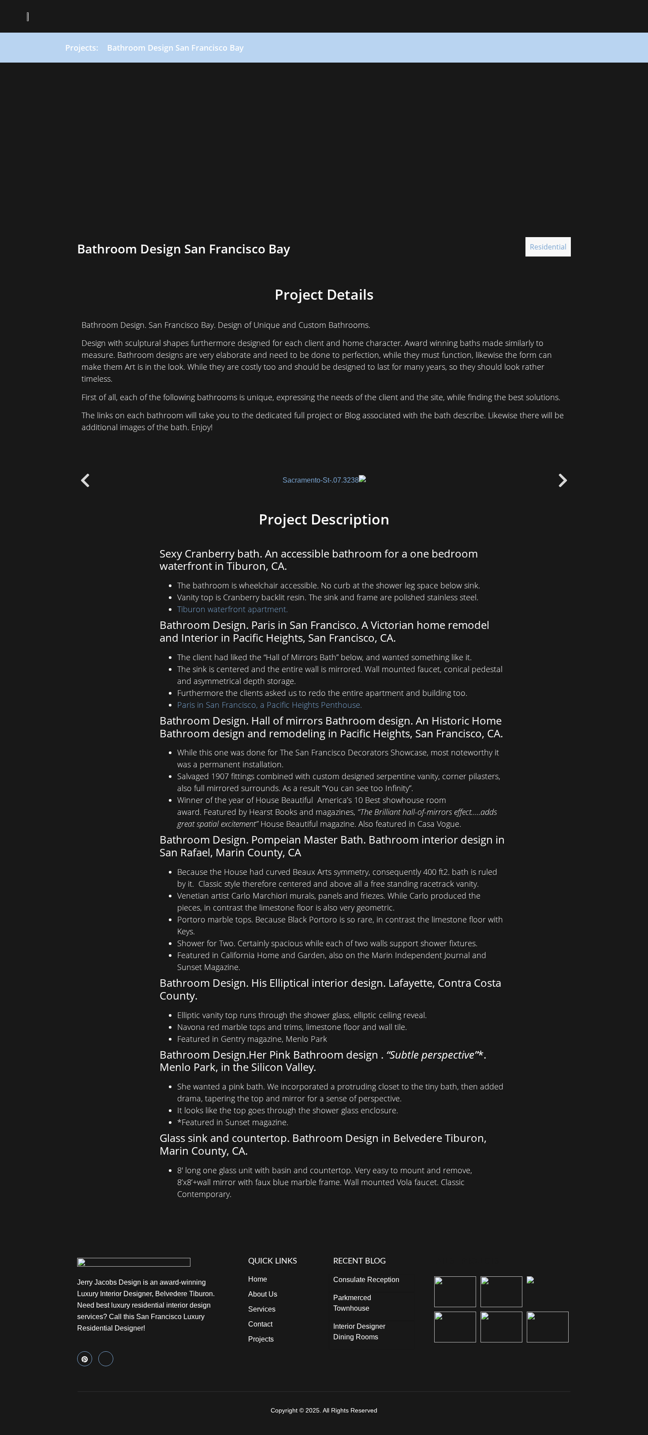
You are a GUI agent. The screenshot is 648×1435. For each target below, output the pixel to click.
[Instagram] (105, 1358)
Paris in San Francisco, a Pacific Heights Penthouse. (269, 704)
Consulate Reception (366, 1279)
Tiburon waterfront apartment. (232, 609)
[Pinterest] (84, 1358)
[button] (614, 17)
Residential (548, 247)
